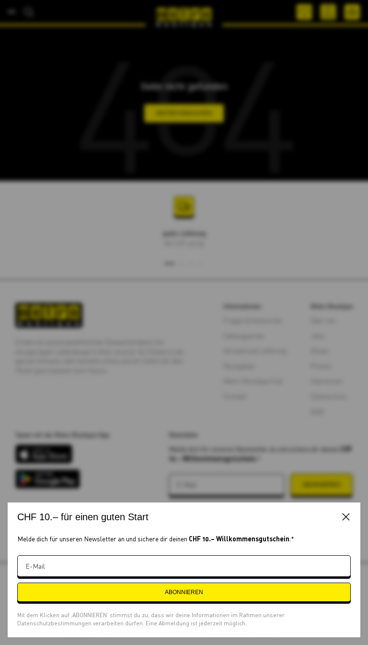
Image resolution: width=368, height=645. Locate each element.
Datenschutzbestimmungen (55, 623)
